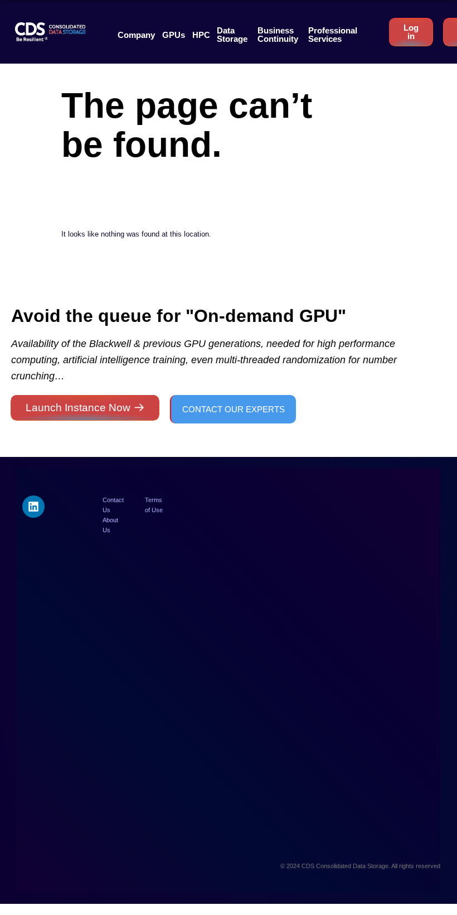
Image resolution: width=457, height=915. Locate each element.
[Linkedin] (33, 506)
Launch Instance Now (78, 407)
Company (136, 35)
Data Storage (232, 35)
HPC (201, 35)
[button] (136, 35)
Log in (411, 32)
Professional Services (332, 35)
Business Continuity (277, 35)
